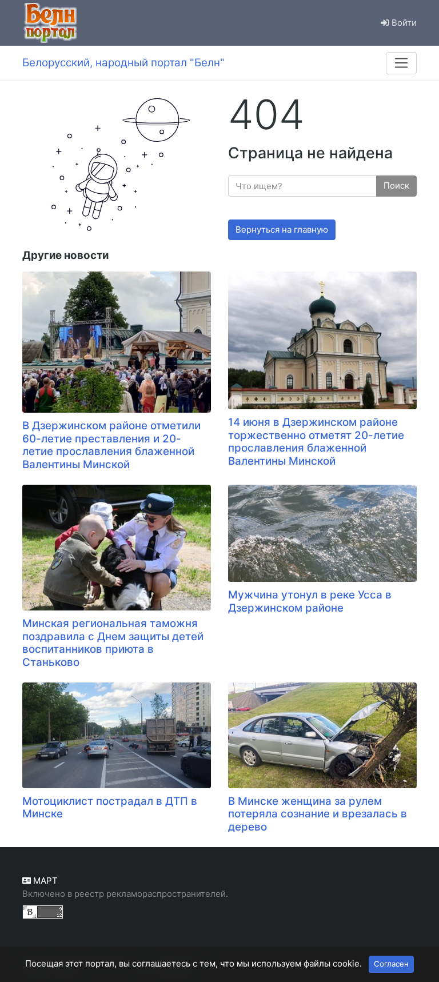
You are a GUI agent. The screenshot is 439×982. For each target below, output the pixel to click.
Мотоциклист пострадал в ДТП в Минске (109, 808)
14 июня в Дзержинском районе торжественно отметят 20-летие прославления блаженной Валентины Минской (316, 442)
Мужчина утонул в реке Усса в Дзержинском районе (310, 601)
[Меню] (401, 63)
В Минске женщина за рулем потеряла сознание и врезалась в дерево (317, 814)
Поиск (396, 185)
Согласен (391, 963)
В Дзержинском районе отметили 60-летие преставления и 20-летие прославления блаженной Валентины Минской (111, 445)
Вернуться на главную (282, 229)
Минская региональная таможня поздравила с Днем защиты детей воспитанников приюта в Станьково (112, 643)
